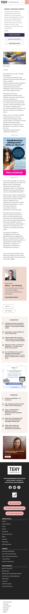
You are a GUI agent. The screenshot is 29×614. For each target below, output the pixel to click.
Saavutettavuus (7, 606)
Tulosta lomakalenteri (8, 561)
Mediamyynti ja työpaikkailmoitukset (12, 573)
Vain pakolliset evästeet (14, 39)
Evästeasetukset (14, 43)
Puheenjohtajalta (6, 544)
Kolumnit (4, 539)
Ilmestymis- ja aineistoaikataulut (11, 576)
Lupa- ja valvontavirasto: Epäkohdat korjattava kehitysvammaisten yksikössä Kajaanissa (13, 412)
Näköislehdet (5, 571)
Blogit (3, 537)
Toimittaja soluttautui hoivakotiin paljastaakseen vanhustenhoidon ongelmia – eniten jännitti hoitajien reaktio (15, 326)
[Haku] (22, 2)
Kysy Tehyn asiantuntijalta (9, 554)
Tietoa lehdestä (7, 566)
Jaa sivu (7, 306)
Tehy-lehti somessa (7, 586)
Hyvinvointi (5, 531)
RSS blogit (5, 610)
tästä (12, 259)
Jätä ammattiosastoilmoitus (9, 556)
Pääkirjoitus (5, 542)
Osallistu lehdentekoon (16, 513)
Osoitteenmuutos (6, 584)
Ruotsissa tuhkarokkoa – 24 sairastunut (13, 399)
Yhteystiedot (5, 578)
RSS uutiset (6, 608)
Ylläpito (5, 612)
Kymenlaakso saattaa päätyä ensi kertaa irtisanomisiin (14, 332)
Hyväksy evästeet (14, 35)
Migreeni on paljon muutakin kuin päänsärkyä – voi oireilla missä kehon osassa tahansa (14, 346)
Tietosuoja (5, 604)
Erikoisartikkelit (6, 524)
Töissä (3, 526)
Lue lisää (6, 30)
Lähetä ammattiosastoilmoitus (15, 508)
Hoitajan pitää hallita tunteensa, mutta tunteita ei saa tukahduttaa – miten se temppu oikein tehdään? (15, 339)
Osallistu (5, 549)
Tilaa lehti (4, 581)
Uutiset (4, 521)
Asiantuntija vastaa (7, 534)
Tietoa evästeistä (7, 602)
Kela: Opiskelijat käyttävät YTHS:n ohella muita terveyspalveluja (14, 404)
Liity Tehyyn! (8, 311)
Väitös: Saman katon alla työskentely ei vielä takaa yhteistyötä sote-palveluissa (13, 427)
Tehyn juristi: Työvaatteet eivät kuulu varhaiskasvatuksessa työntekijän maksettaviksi (13, 420)
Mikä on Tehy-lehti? (7, 568)
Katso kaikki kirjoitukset (11, 297)
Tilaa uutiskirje (16, 503)
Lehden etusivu (6, 519)
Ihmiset (4, 529)
